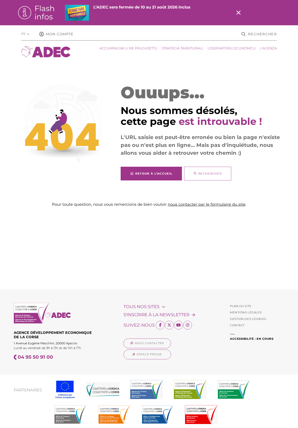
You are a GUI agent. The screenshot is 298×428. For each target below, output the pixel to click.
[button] (259, 34)
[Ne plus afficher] (238, 12)
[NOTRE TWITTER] (169, 325)
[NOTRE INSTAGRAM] (187, 325)
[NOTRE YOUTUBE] (178, 325)
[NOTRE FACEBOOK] (160, 325)
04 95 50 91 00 (35, 357)
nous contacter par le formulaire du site (206, 204)
